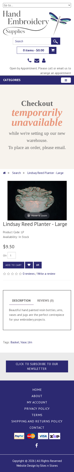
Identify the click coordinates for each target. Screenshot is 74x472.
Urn (30, 342)
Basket (15, 342)
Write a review (46, 274)
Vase (24, 342)
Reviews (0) (45, 300)
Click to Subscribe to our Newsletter (37, 366)
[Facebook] (36, 446)
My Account (37, 402)
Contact (37, 428)
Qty (5, 255)
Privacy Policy (37, 409)
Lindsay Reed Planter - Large (45, 173)
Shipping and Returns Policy (37, 421)
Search (16, 173)
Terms (37, 415)
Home (37, 390)
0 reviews (29, 274)
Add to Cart (14, 264)
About (37, 396)
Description (21, 300)
